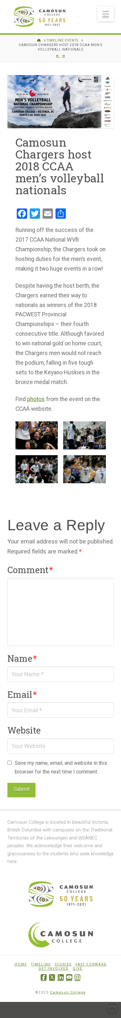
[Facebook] (43, 977)
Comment (30, 569)
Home (21, 964)
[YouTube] (69, 977)
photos (36, 399)
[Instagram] (77, 977)
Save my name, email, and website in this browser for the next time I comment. (61, 767)
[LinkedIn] (61, 977)
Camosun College (68, 992)
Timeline (41, 964)
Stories (63, 964)
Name (22, 658)
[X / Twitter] (52, 977)
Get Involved (53, 968)
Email (22, 694)
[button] (105, 14)
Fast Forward (91, 964)
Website (24, 730)
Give (78, 968)
